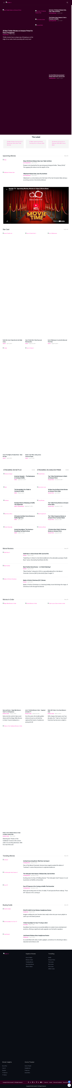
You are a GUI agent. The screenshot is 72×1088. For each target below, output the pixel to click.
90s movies (51, 966)
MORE (33, 470)
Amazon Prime (6, 34)
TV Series (4, 1075)
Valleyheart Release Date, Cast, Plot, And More (35, 173)
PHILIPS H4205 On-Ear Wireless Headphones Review (37, 910)
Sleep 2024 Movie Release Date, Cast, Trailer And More (37, 161)
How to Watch (29, 957)
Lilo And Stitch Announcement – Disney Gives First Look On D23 (57, 75)
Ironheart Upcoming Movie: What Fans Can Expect (36, 861)
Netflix (15, 479)
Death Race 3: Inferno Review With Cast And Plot (36, 553)
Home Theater (28, 1066)
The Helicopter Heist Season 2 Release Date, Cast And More (39, 873)
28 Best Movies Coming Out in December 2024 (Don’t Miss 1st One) (14, 143)
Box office (4, 1066)
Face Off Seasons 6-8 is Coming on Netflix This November (38, 886)
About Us (46, 1082)
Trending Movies (52, 78)
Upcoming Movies (52, 13)
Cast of (4, 343)
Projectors (27, 1070)
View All (66, 155)
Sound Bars (25, 924)
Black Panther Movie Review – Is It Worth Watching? (37, 567)
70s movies (51, 962)
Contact (50, 1082)
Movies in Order (6, 713)
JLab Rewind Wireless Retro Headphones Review (36, 935)
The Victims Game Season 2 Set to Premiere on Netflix (57, 18)
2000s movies (51, 968)
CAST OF (66, 229)
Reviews (24, 555)
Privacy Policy (65, 1082)
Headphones (25, 911)
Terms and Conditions (57, 1082)
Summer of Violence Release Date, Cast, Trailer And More (57, 10)
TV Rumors (4, 1072)
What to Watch (29, 966)
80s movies (51, 964)
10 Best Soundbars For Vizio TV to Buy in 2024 (35, 923)
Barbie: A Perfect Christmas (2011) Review (34, 580)
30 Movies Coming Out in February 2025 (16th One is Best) (58, 143)
